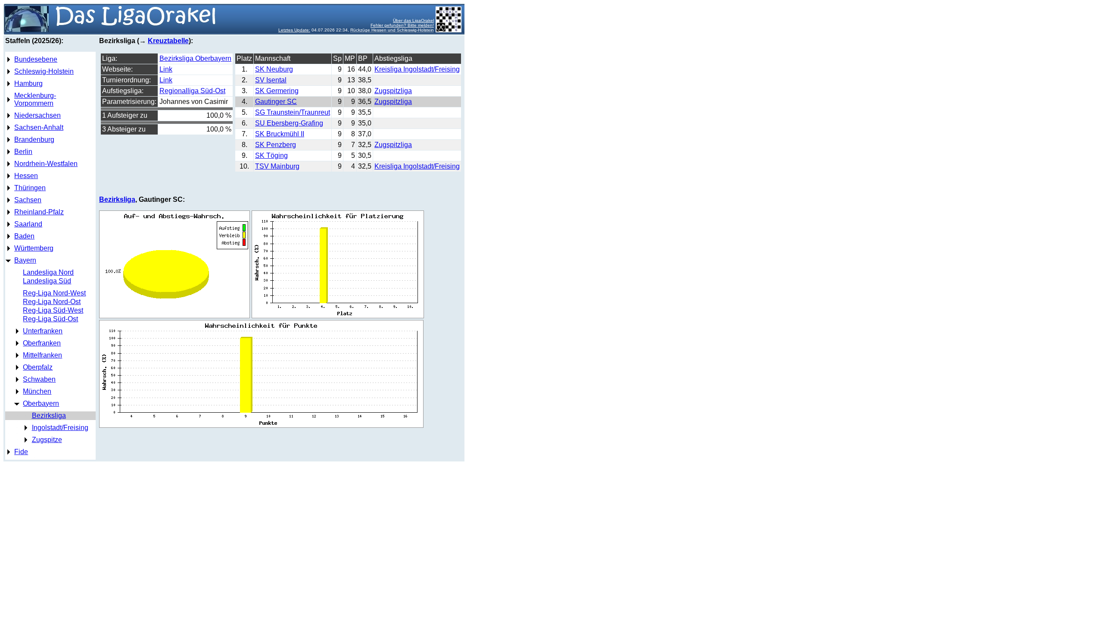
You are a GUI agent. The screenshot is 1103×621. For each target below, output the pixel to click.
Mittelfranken (42, 355)
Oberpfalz (38, 367)
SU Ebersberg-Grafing (289, 123)
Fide (21, 451)
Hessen (26, 175)
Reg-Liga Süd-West (53, 310)
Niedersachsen (37, 115)
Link (165, 69)
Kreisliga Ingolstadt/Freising (417, 69)
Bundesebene (35, 59)
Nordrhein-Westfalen (46, 163)
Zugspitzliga (393, 90)
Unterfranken (42, 331)
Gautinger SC (276, 101)
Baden (24, 236)
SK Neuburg (274, 69)
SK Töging (271, 155)
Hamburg (28, 83)
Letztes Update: (294, 30)
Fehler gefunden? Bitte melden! (402, 25)
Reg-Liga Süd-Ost (50, 319)
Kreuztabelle (168, 40)
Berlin (23, 151)
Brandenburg (34, 139)
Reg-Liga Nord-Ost (52, 301)
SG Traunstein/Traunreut (292, 112)
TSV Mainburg (277, 166)
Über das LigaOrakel (413, 20)
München (37, 391)
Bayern (25, 260)
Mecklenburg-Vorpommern (35, 99)
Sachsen (27, 200)
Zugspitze (47, 439)
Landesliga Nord (48, 272)
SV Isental (271, 80)
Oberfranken (42, 343)
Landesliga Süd (47, 281)
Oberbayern (41, 403)
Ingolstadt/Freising (60, 427)
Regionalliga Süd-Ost (192, 90)
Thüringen (30, 187)
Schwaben (39, 379)
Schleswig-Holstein (44, 71)
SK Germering (277, 90)
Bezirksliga (49, 415)
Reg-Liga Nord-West (54, 293)
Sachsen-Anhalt (38, 127)
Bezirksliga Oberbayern (195, 58)
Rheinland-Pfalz (39, 212)
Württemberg (33, 248)
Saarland (28, 224)
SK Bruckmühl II (279, 134)
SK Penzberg (275, 144)
